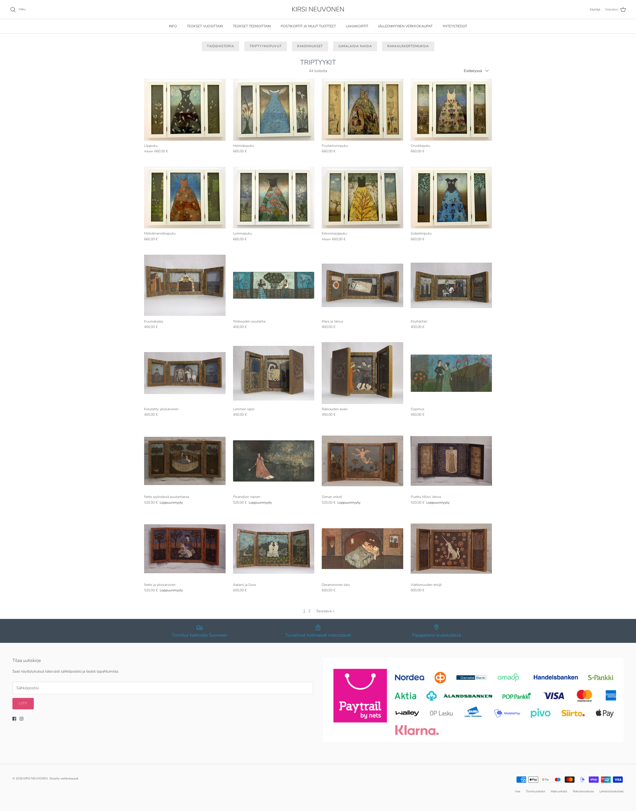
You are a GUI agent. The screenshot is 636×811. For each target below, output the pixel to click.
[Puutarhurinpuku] (362, 110)
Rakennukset (310, 46)
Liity (23, 703)
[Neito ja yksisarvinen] (185, 549)
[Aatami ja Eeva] (274, 549)
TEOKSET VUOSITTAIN (205, 26)
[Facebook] (14, 719)
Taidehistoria (220, 46)
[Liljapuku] (185, 110)
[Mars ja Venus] (362, 285)
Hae (517, 791)
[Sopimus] (451, 373)
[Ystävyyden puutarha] (274, 285)
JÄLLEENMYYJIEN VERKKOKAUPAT (405, 26)
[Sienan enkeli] (362, 461)
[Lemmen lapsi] (274, 373)
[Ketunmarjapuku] (362, 198)
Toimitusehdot (535, 791)
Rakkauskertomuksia (408, 46)
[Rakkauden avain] (362, 373)
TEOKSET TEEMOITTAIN (252, 26)
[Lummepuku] (274, 198)
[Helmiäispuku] (274, 110)
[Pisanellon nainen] (274, 461)
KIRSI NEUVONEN (35, 778)
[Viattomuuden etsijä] (451, 549)
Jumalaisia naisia (355, 46)
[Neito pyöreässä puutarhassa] (185, 461)
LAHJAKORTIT (357, 26)
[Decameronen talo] (362, 549)
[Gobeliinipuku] (451, 198)
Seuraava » (325, 610)
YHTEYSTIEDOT (454, 26)
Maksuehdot (559, 791)
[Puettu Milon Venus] (451, 461)
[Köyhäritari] (451, 285)
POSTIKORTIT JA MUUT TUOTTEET (308, 26)
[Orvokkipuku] (451, 110)
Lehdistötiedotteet (611, 791)
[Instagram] (21, 719)
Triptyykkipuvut (265, 46)
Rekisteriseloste (583, 791)
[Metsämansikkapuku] (185, 198)
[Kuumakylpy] (185, 285)
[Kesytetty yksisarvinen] (185, 373)
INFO (173, 26)
